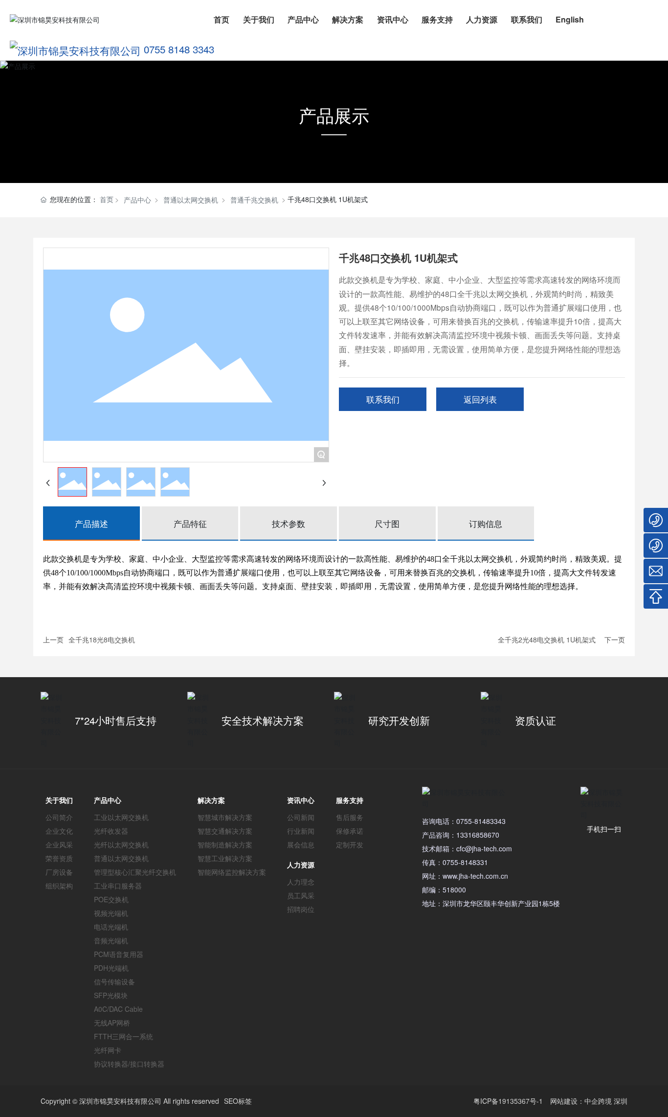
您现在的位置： (81, 199)
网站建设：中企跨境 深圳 (588, 1101)
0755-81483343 (481, 821)
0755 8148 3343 (179, 49)
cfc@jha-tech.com (484, 848)
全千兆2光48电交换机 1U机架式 (547, 639)
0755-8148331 (465, 862)
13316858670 (477, 835)
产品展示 (334, 115)
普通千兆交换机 (254, 200)
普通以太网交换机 (190, 200)
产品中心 (137, 200)
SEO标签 (238, 1101)
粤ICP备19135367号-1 (508, 1101)
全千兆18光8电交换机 (101, 639)
